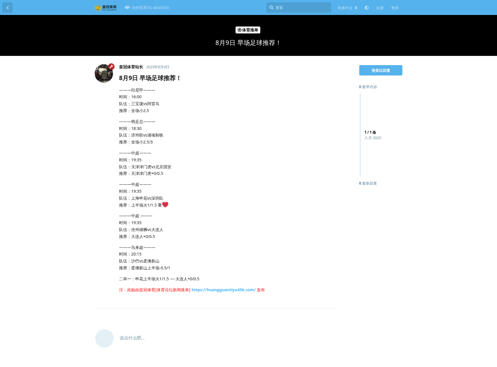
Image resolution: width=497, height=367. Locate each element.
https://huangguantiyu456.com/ (224, 289)
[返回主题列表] (7, 7)
